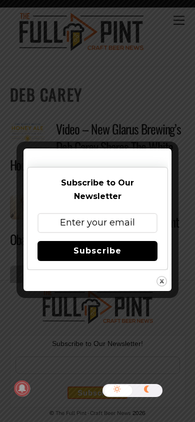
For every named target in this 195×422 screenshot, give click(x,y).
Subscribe (97, 251)
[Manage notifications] (22, 388)
